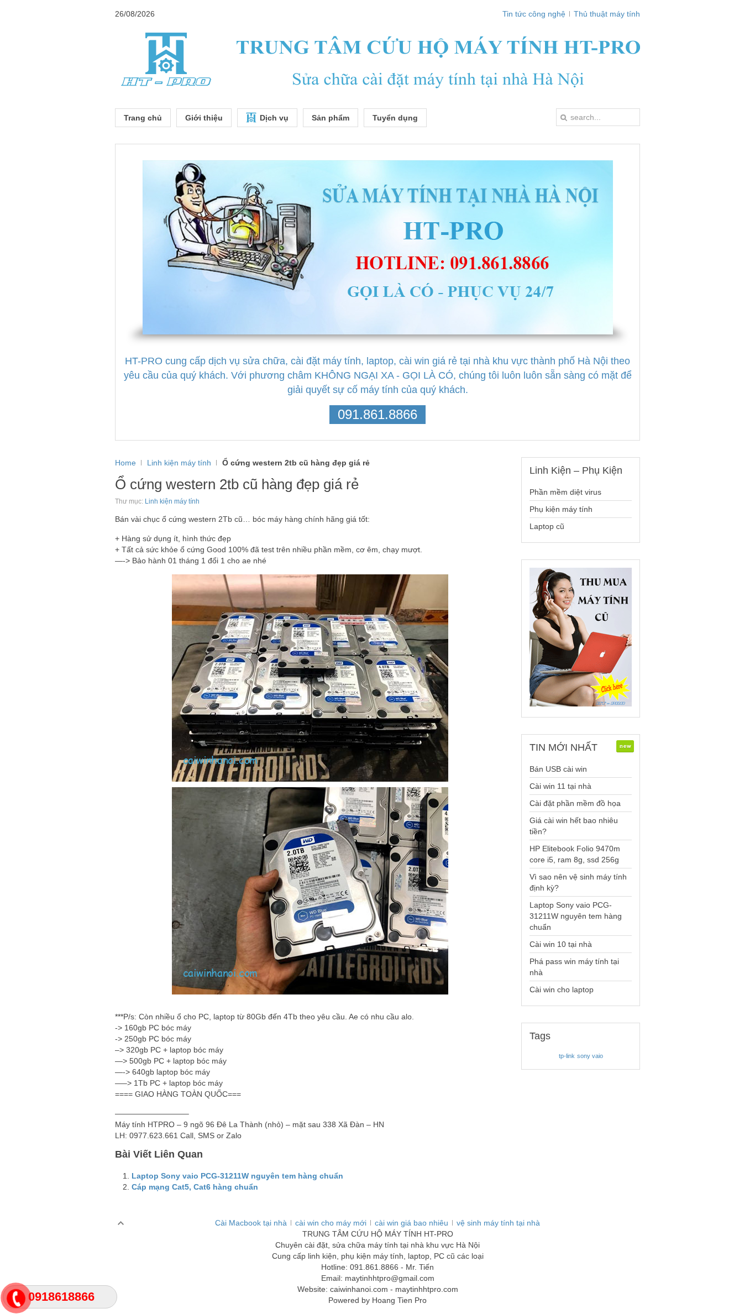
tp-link (567, 1056)
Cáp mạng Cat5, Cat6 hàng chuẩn (195, 1186)
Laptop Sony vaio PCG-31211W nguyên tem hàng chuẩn (237, 1175)
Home (125, 462)
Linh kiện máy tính (179, 462)
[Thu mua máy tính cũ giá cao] (580, 703)
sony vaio (590, 1056)
